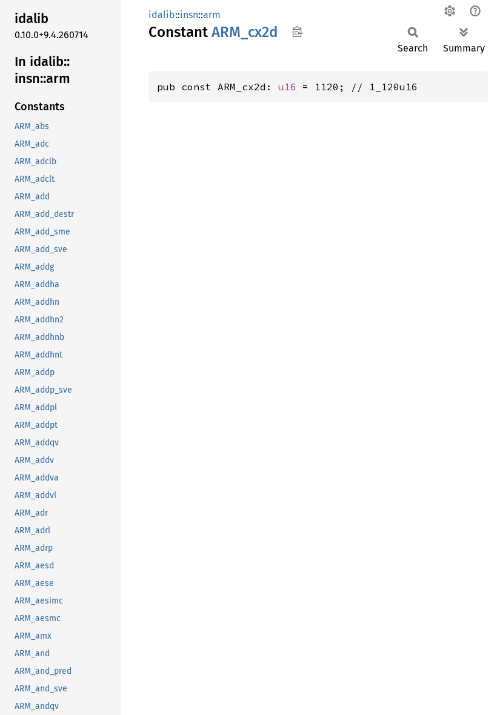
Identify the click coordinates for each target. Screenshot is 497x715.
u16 (287, 87)
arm (212, 15)
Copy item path (297, 31)
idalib (161, 15)
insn (189, 15)
